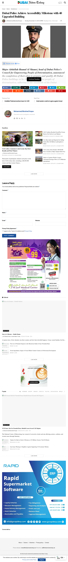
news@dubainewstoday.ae (28, 547)
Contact (47, 542)
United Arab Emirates (24, 9)
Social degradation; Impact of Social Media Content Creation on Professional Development (33, 350)
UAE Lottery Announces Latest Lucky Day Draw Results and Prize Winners (16, 150)
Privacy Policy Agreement (9, 228)
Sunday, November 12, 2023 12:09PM (34, 20)
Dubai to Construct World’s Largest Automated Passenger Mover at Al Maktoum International (54, 159)
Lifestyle (41, 391)
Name (4, 212)
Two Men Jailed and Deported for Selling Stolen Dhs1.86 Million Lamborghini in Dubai (53, 141)
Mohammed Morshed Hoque (14, 20)
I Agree (42, 559)
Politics (6, 330)
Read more (7, 166)
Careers (25, 542)
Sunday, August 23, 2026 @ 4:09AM (12, 155)
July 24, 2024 (25, 336)
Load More (34, 173)
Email (4, 220)
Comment (5, 190)
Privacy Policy (28, 231)
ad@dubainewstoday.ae (48, 547)
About (20, 542)
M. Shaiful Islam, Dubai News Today (11, 336)
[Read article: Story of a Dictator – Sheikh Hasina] (34, 316)
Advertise (31, 542)
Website (37, 220)
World (8, 9)
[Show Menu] (3, 2)
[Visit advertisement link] (34, 265)
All (20, 391)
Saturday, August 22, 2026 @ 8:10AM (53, 163)
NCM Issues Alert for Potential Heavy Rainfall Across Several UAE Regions (21, 428)
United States (54, 391)
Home (3, 9)
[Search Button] (65, 2)
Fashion (35, 391)
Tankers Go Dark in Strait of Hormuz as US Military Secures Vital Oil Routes (29, 440)
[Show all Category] (64, 391)
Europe (30, 391)
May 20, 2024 (14, 346)
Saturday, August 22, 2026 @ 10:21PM (54, 153)
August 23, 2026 (23, 430)
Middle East (14, 9)
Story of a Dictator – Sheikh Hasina (11, 334)
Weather (6, 424)
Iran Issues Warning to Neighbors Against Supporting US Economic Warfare (29, 447)
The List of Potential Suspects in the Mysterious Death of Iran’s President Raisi (30, 344)
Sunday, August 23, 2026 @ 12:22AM (53, 136)
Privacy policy (39, 542)
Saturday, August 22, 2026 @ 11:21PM (54, 146)
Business (24, 391)
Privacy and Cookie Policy (29, 559)
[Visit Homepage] (31, 2)
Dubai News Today (43, 553)
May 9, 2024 (14, 352)
